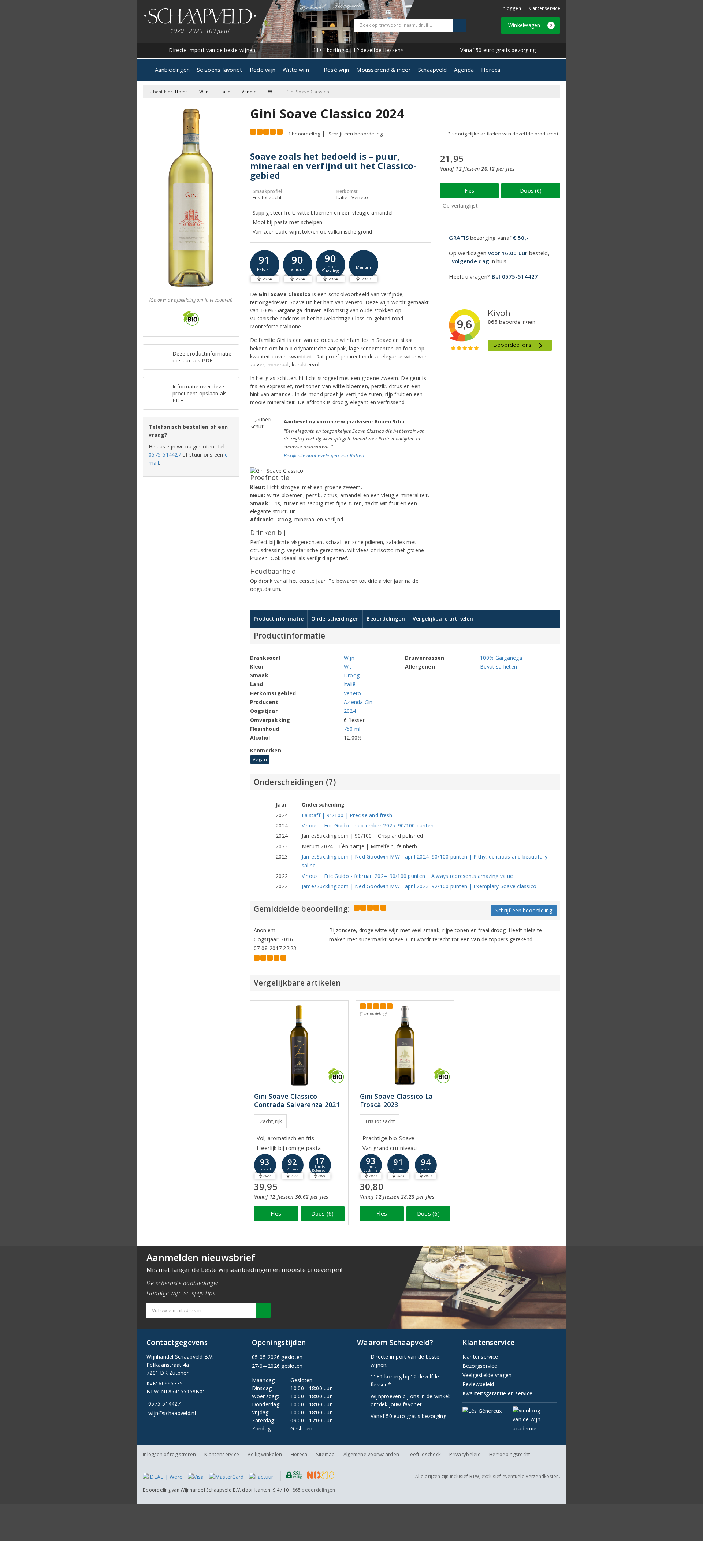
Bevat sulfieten (498, 666)
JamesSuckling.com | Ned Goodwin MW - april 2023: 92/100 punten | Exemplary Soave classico (419, 886)
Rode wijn (262, 69)
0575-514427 (165, 454)
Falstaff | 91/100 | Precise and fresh (347, 815)
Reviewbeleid (478, 1384)
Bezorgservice (479, 1365)
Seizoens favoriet (219, 69)
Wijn (203, 92)
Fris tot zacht (380, 1121)
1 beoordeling (304, 133)
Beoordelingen (386, 618)
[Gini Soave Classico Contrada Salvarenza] (299, 1045)
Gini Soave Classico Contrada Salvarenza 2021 (297, 1100)
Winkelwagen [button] (530, 25)
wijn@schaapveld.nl (172, 1413)
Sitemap (325, 1454)
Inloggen (511, 8)
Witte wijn (296, 69)
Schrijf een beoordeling (355, 133)
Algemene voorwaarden (371, 1454)
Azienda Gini (359, 702)
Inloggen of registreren (169, 1454)
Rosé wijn (336, 69)
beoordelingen (314, 1490)
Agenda (464, 69)
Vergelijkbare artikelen (443, 618)
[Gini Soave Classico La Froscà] (405, 1045)
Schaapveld (432, 69)
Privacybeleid (464, 1454)
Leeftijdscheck (424, 1454)
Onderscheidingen (335, 618)
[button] (264, 264)
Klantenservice (544, 8)
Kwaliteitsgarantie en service (497, 1393)
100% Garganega (501, 657)
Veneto (249, 92)
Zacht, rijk (271, 1121)
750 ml (352, 728)
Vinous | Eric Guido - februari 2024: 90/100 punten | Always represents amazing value (407, 875)
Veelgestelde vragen (487, 1374)
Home (181, 92)
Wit (271, 92)
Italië (225, 92)
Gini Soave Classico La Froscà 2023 (396, 1100)
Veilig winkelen (265, 1454)
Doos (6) (531, 190)
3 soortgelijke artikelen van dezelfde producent (503, 133)
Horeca (491, 69)
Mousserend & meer (383, 69)
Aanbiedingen (172, 69)
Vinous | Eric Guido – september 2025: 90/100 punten (368, 825)
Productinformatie (279, 618)
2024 (350, 710)
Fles (470, 190)
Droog (352, 675)
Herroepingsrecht (509, 1454)
